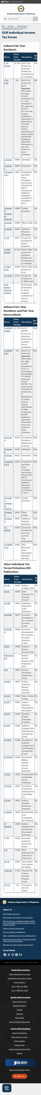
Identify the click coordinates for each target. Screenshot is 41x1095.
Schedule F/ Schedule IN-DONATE (8, 503)
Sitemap (19, 1014)
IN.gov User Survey (20, 1002)
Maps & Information (19, 1033)
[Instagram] (13, 954)
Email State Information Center (20, 978)
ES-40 (6, 592)
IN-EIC (7, 647)
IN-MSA (7, 682)
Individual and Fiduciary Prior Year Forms (14, 28)
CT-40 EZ (8, 276)
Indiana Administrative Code (19, 1049)
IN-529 (7, 726)
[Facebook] (5, 954)
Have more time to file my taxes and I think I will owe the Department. (19, 940)
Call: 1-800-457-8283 (20, 986)
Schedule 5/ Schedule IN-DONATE (8, 214)
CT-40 (6, 238)
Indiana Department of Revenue (21, 14)
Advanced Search (19, 1006)
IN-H (6, 670)
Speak (19, 1076)
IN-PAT (7, 714)
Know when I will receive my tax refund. (18, 918)
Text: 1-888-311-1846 (19, 990)
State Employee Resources (19, 1022)
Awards (19, 1053)
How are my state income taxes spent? (18, 945)
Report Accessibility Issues (19, 1070)
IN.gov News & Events (20, 1037)
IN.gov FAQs (19, 1018)
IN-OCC (7, 696)
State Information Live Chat (19, 974)
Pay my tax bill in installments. (14, 932)
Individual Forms (22, 26)
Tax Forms (11, 26)
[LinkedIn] (16, 954)
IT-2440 (7, 801)
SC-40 (6, 862)
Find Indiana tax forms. (11, 914)
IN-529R (7, 740)
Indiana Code (20, 1045)
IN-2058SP (8, 757)
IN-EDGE (8, 615)
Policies (19, 1010)
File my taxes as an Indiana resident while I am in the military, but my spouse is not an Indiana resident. (19, 923)
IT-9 (5, 850)
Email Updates (19, 1041)
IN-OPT (7, 702)
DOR (3, 26)
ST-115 (7, 885)
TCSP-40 (8, 871)
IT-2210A (8, 786)
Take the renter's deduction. (13, 928)
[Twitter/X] (8, 954)
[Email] (20, 954)
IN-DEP (7, 603)
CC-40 (7, 585)
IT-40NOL (8, 812)
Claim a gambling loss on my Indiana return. (19, 936)
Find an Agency (19, 982)
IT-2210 (7, 774)
